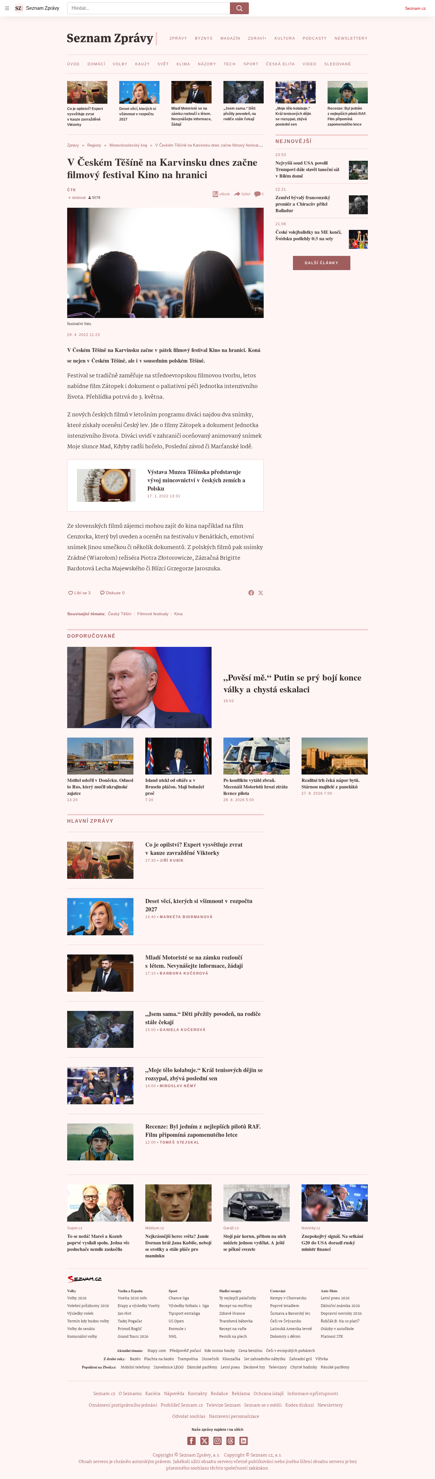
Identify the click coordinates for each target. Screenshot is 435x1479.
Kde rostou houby (219, 1351)
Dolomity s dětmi (285, 1337)
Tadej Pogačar (130, 1321)
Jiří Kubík (172, 860)
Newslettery (330, 1405)
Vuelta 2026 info (132, 1298)
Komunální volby (82, 1337)
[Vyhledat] (239, 8)
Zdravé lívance (232, 1314)
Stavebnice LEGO (168, 1367)
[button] (87, 92)
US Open (176, 1321)
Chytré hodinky (303, 1367)
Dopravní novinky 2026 (341, 1314)
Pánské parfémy (335, 1367)
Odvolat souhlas (188, 1416)
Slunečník (210, 1359)
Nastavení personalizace (234, 1416)
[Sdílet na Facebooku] (251, 593)
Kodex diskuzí (299, 1405)
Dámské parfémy (202, 1367)
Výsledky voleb (80, 1314)
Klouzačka (231, 1359)
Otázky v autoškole (337, 1329)
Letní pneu (230, 1367)
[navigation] (7, 8)
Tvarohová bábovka (236, 1321)
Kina (178, 613)
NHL (173, 1337)
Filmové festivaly (152, 613)
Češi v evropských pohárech (290, 1351)
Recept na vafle (232, 1329)
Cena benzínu (250, 1351)
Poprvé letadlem (284, 1306)
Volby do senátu (81, 1329)
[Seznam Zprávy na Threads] (230, 1441)
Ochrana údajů (269, 1393)
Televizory (278, 1367)
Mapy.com (156, 1351)
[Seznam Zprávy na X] (204, 1441)
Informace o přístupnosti (312, 1393)
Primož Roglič (130, 1329)
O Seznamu (130, 1393)
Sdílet (245, 194)
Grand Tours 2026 (133, 1337)
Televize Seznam (223, 1405)
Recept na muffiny (235, 1306)
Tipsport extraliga (184, 1314)
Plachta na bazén (159, 1359)
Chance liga (179, 1298)
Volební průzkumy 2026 (88, 1306)
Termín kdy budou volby (88, 1321)
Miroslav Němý (178, 1086)
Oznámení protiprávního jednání (123, 1405)
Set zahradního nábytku (265, 1359)
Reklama (241, 1393)
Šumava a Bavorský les (290, 1314)
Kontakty (197, 1393)
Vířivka (321, 1359)
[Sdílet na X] (261, 593)
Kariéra (152, 1393)
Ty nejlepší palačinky (237, 1298)
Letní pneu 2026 (335, 1298)
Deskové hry (254, 1367)
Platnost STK (332, 1337)
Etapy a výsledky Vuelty (139, 1306)
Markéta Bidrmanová (186, 917)
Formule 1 (177, 1329)
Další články (322, 263)
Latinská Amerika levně (291, 1329)
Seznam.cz (415, 8)
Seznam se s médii (263, 1405)
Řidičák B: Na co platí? (340, 1321)
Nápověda (174, 1393)
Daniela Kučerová (183, 1030)
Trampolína (188, 1359)
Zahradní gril (300, 1359)
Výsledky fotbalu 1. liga (189, 1306)
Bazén (135, 1359)
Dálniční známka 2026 (340, 1306)
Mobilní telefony (135, 1367)
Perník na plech (233, 1337)
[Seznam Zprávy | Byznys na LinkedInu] (243, 1441)
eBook (225, 194)
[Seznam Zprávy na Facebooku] (191, 1441)
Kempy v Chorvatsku (288, 1298)
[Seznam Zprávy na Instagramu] (217, 1441)
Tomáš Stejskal (179, 1142)
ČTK (71, 190)
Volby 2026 (76, 1298)
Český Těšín (119, 613)
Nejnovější (294, 141)
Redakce (219, 1393)
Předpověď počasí (185, 1351)
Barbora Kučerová (184, 973)
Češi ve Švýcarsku (285, 1321)
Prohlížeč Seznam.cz (182, 1405)
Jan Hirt (124, 1314)
